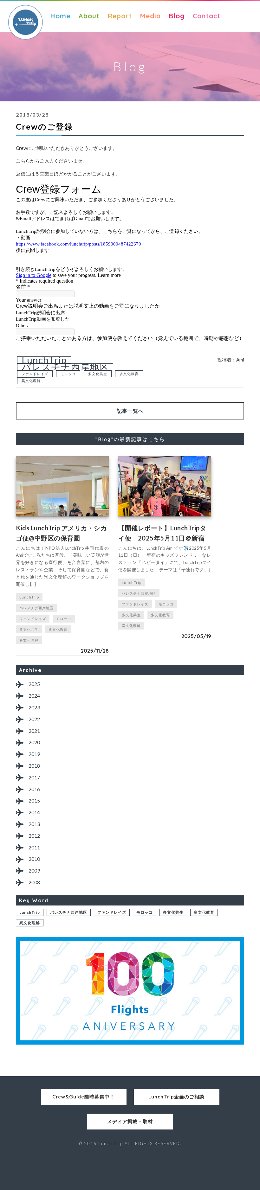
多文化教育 (129, 374)
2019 (34, 754)
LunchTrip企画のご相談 (176, 1096)
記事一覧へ (130, 411)
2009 (34, 870)
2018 (34, 766)
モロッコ (68, 374)
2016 (34, 789)
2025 (34, 684)
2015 (34, 800)
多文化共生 (97, 374)
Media (150, 16)
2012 (34, 836)
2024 (34, 696)
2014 (34, 812)
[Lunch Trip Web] (25, 22)
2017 (34, 777)
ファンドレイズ (35, 374)
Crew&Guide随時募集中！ (83, 1096)
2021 (34, 731)
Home (60, 16)
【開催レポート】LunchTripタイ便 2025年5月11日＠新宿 (162, 533)
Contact (206, 16)
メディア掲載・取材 (130, 1121)
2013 (34, 824)
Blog (177, 16)
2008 (34, 882)
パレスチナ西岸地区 (65, 366)
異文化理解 (31, 381)
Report (119, 16)
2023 (34, 707)
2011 (34, 847)
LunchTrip (44, 359)
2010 (34, 859)
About (89, 16)
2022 (34, 719)
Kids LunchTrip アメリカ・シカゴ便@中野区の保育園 (61, 533)
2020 (34, 742)
